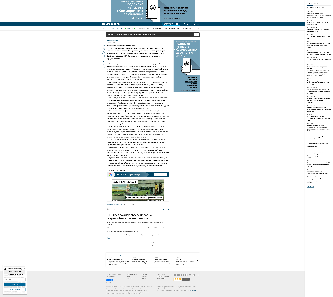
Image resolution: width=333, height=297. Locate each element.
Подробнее (193, 290)
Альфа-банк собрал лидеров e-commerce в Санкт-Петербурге (139, 262)
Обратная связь (161, 274)
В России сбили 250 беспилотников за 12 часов (122, 231)
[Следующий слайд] (198, 259)
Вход (191, 24)
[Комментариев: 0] (104, 49)
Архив (128, 276)
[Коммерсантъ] (111, 24)
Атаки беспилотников (157, 28)
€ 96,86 (117, 28)
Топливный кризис (186, 28)
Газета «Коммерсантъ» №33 (115, 204)
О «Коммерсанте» (132, 274)
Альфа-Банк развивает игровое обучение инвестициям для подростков (164, 262)
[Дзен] (182, 275)
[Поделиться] (104, 61)
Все (120, 255)
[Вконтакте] (178, 275)
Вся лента (165, 209)
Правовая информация (163, 276)
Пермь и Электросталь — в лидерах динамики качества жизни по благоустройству (185, 263)
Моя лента (317, 4)
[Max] (194, 275)
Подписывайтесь (160, 175)
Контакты (129, 278)
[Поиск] (194, 24)
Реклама (144, 274)
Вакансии (144, 276)
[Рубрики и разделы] (198, 24)
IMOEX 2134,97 (130, 28)
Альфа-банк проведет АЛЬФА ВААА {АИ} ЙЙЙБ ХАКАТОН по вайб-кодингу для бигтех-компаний (119, 263)
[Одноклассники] (186, 275)
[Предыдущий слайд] (107, 259)
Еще (108, 238)
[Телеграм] (175, 275)
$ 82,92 (112, 28)
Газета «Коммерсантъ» (112, 40)
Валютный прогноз (170, 28)
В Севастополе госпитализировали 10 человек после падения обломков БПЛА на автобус (136, 228)
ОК (196, 35)
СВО (178, 28)
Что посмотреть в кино (143, 28)
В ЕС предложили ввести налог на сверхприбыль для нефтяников (129, 216)
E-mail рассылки (161, 278)
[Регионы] (183, 24)
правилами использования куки (144, 35)
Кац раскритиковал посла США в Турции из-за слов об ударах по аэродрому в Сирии (134, 235)
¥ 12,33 (123, 28)
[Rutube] (190, 275)
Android (144, 278)
